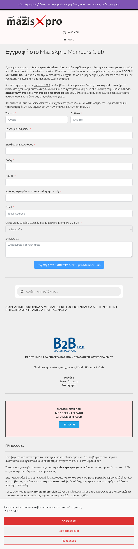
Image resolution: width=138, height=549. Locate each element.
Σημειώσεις (12, 238)
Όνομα (9, 113)
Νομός (9, 175)
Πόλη (8, 160)
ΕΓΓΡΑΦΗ (69, 424)
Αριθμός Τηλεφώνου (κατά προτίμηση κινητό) (32, 191)
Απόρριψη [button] (113, 4)
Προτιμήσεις (69, 540)
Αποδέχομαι (69, 520)
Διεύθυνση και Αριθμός (19, 144)
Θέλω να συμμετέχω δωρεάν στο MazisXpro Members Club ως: (42, 222)
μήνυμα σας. (94, 461)
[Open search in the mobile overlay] (69, 291)
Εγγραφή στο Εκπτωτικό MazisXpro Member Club (69, 264)
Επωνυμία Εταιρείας (16, 129)
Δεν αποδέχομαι (69, 530)
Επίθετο (75, 113)
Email (8, 207)
